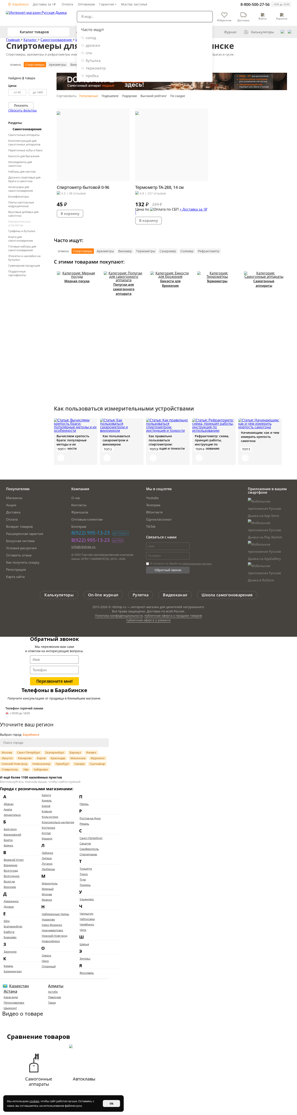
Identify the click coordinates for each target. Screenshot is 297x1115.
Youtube (152, 498)
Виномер (125, 251)
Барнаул (75, 752)
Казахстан (19, 985)
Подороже (129, 96)
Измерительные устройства (19, 223)
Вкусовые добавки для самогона (23, 214)
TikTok (150, 526)
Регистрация (16, 569)
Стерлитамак (88, 854)
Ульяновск (87, 899)
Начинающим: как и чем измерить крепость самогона (260, 436)
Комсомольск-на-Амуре (58, 822)
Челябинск (87, 924)
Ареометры (57, 65)
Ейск (7, 921)
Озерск (46, 955)
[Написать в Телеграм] (282, 32)
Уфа (25, 769)
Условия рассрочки (21, 548)
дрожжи (93, 45)
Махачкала (77, 758)
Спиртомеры (35, 65)
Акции (11, 505)
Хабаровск (41, 769)
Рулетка (140, 594)
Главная (13, 39)
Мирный (47, 889)
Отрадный (49, 966)
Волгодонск (12, 876)
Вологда (9, 881)
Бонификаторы (18, 196)
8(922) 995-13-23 (90, 532)
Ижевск (91, 752)
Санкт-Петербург (28, 752)
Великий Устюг (14, 860)
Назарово (48, 919)
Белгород (10, 829)
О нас (75, 498)
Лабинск (47, 853)
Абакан (8, 804)
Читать (60, 457)
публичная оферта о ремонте (148, 620)
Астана (10, 991)
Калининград (13, 971)
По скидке (177, 96)
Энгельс (85, 958)
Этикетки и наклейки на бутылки (24, 258)
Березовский (12, 834)
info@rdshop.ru (83, 547)
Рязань (84, 824)
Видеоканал (175, 594)
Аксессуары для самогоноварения (20, 189)
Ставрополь (10, 769)
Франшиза (79, 512)
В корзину (70, 213)
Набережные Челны (55, 914)
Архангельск (12, 815)
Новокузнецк (41, 764)
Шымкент (10, 1008)
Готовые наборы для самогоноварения (22, 248)
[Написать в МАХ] (289, 32)
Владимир (10, 865)
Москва (7, 752)
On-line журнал (103, 594)
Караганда (11, 997)
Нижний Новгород (14, 764)
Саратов (85, 843)
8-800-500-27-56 (255, 4)
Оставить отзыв (19, 555)
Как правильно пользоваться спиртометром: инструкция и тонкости (167, 442)
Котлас (46, 833)
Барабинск (20, 4)
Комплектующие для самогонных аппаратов (24, 142)
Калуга (46, 795)
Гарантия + (108, 4)
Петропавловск (14, 1002)
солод (91, 37)
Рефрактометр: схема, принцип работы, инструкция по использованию (212, 442)
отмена (15, 65)
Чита (83, 930)
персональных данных (197, 563)
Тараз (52, 1002)
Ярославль (87, 973)
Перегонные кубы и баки (25, 150)
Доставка (13, 512)
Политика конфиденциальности (119, 616)
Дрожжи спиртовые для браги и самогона (24, 179)
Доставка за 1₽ (44, 4)
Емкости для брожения (23, 156)
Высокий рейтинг (153, 96)
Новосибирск (51, 941)
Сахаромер (168, 251)
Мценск (47, 900)
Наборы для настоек (22, 171)
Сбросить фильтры (22, 110)
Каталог (30, 39)
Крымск (47, 838)
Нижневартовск (52, 930)
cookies (34, 1101)
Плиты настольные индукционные (21, 204)
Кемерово (25, 758)
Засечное (10, 951)
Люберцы (48, 869)
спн (89, 52)
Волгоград (11, 871)
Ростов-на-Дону (90, 818)
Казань (8, 966)
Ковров (47, 811)
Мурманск (98, 758)
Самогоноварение (56, 39)
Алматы (55, 985)
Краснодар (58, 758)
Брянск (8, 845)
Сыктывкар (97, 764)
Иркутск (7, 758)
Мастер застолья (134, 4)
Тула (83, 879)
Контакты (79, 505)
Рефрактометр (208, 251)
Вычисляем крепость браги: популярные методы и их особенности (73, 442)
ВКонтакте (154, 512)
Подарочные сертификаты (17, 273)
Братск (8, 840)
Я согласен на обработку (181, 563)
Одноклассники (159, 519)
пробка (92, 75)
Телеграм (153, 505)
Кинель (47, 800)
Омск (45, 961)
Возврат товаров (19, 526)
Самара (79, 764)
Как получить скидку (22, 562)
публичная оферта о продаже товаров (173, 616)
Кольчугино (50, 817)
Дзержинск (11, 901)
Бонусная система (20, 541)
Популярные (88, 96)
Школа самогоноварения (227, 594)
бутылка (93, 60)
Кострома (48, 828)
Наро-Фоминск (52, 925)
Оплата (67, 4)
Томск (84, 874)
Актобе (53, 992)
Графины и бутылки (21, 231)
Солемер (187, 251)
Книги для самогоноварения (20, 238)
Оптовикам (86, 4)
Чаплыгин (86, 913)
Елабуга (9, 932)
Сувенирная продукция (24, 265)
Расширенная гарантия (24, 533)
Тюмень (85, 885)
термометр (96, 68)
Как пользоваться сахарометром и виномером (116, 440)
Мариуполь (50, 883)
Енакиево (10, 937)
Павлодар (54, 997)
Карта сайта (15, 576)
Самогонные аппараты (24, 135)
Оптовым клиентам (87, 519)
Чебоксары (87, 919)
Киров (41, 758)
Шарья (84, 944)
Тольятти (86, 869)
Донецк (9, 907)
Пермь (84, 804)
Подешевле (110, 96)
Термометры (145, 251)
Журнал (230, 32)
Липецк (47, 858)
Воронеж (10, 887)
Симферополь (89, 849)
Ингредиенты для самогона (20, 164)
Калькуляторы (262, 32)
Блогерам (78, 526)
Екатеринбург (54, 752)
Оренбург (62, 764)
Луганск (47, 864)
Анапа (8, 809)
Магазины (14, 498)
